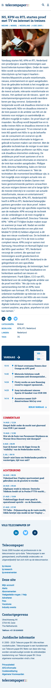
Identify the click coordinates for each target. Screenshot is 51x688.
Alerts (4, 588)
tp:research (7, 569)
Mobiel (14, 26)
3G (18, 337)
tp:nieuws (6, 566)
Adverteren (7, 598)
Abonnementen (9, 591)
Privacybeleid (8, 664)
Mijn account (8, 585)
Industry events (9, 607)
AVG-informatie (9, 668)
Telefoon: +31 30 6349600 (12, 630)
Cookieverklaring (9, 671)
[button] (48, 5)
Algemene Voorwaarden (13, 674)
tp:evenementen (9, 572)
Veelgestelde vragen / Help (14, 594)
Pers (4, 601)
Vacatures (6, 604)
